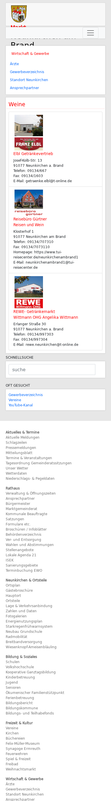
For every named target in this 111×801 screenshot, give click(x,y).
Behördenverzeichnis (23, 534)
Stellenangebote (20, 549)
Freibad (12, 763)
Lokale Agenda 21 (21, 554)
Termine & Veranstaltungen (29, 457)
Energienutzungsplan (24, 621)
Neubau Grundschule (24, 631)
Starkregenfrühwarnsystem (29, 626)
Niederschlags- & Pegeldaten (30, 478)
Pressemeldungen (21, 447)
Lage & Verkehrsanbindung (29, 605)
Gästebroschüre (19, 590)
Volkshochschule (20, 666)
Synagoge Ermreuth (23, 748)
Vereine (15, 399)
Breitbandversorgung (24, 641)
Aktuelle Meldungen (23, 437)
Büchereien (15, 738)
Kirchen (12, 733)
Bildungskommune (22, 707)
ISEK (10, 560)
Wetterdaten (16, 473)
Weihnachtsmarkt (21, 769)
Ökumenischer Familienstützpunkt (35, 692)
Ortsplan (13, 585)
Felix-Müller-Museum (23, 743)
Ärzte (14, 63)
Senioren (13, 687)
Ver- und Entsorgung (23, 539)
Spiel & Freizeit (18, 758)
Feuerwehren (17, 753)
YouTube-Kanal (21, 404)
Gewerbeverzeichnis (27, 71)
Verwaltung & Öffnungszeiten (31, 493)
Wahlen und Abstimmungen (30, 544)
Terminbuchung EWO (24, 570)
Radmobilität (16, 636)
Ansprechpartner (24, 87)
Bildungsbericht (19, 702)
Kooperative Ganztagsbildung (31, 671)
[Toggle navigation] (90, 33)
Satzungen (15, 518)
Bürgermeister (18, 503)
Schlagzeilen (16, 442)
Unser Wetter (17, 468)
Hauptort (13, 595)
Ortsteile (13, 600)
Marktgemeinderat (21, 508)
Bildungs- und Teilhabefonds (30, 713)
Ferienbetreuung (20, 697)
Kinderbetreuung (20, 677)
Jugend (12, 682)
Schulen (13, 661)
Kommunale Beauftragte (26, 513)
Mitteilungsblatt (19, 452)
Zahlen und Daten (21, 610)
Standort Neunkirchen (29, 79)
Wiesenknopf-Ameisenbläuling (31, 646)
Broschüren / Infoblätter (26, 529)
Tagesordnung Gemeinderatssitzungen (39, 462)
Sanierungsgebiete (22, 565)
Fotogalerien (16, 616)
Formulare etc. (18, 524)
